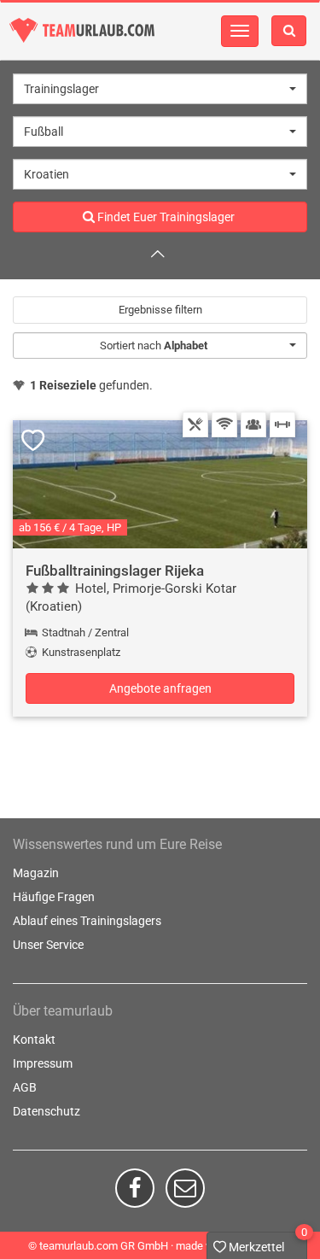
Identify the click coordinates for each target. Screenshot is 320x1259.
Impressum (43, 1063)
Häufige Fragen (54, 897)
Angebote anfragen (160, 688)
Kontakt (34, 1039)
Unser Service (48, 945)
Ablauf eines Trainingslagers (87, 921)
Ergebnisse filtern (160, 309)
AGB (25, 1087)
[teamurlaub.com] (81, 30)
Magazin (36, 873)
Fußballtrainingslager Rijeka (115, 570)
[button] (160, 88)
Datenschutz (46, 1111)
